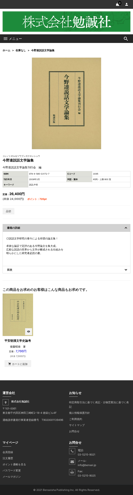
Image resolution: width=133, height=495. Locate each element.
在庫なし (21, 50)
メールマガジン (12, 476)
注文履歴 (8, 458)
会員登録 (8, 452)
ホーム (6, 50)
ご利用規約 (75, 419)
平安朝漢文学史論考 (18, 340)
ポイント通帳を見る (14, 464)
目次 (9, 269)
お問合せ (74, 431)
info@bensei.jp (87, 465)
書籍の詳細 (13, 227)
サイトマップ (77, 425)
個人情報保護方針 (79, 412)
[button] (98, 60)
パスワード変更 (12, 470)
